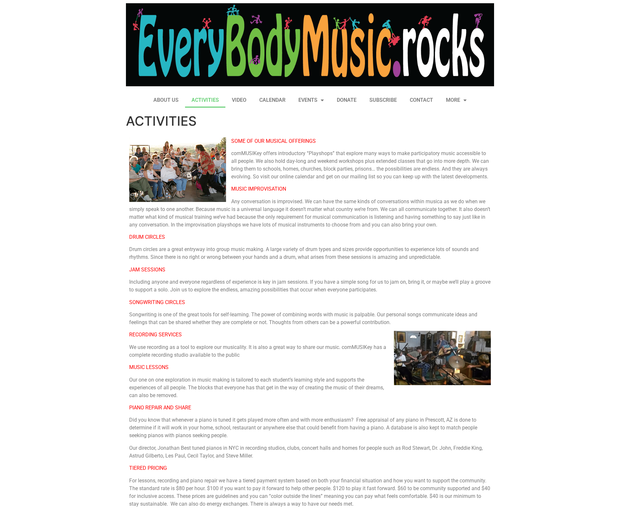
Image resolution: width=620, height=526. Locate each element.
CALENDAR (272, 100)
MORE (453, 100)
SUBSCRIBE (383, 100)
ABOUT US (166, 100)
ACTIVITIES (205, 100)
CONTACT (421, 100)
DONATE (346, 100)
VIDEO (239, 100)
